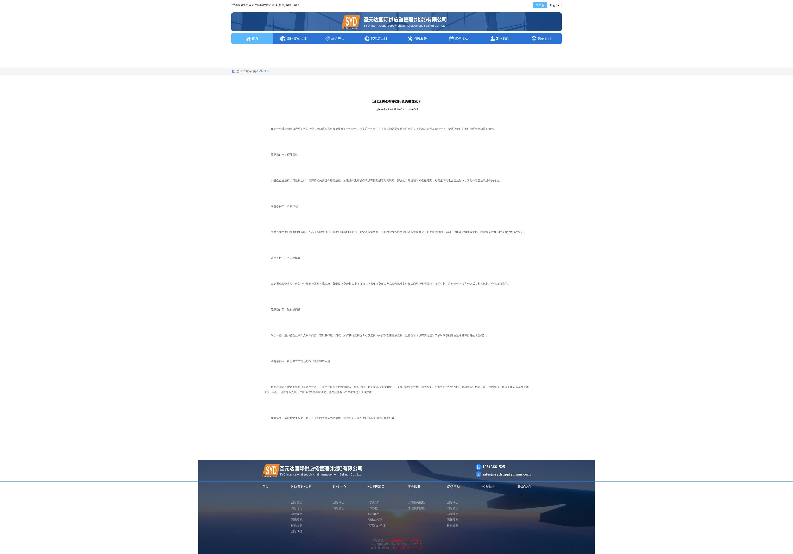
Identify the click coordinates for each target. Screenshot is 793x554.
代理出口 (374, 502)
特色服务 (374, 514)
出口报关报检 (416, 502)
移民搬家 (297, 525)
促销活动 (461, 38)
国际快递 (297, 531)
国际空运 (297, 502)
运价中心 (337, 38)
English (554, 5)
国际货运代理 (297, 38)
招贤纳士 (488, 486)
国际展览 (297, 519)
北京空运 (415, 540)
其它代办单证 (377, 525)
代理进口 (374, 508)
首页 (255, 38)
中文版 (540, 5)
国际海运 (297, 508)
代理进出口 (379, 38)
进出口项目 (375, 519)
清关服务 (420, 38)
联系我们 (544, 38)
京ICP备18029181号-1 (408, 547)
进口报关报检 (416, 508)
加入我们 (502, 38)
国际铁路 (297, 514)
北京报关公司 (398, 540)
